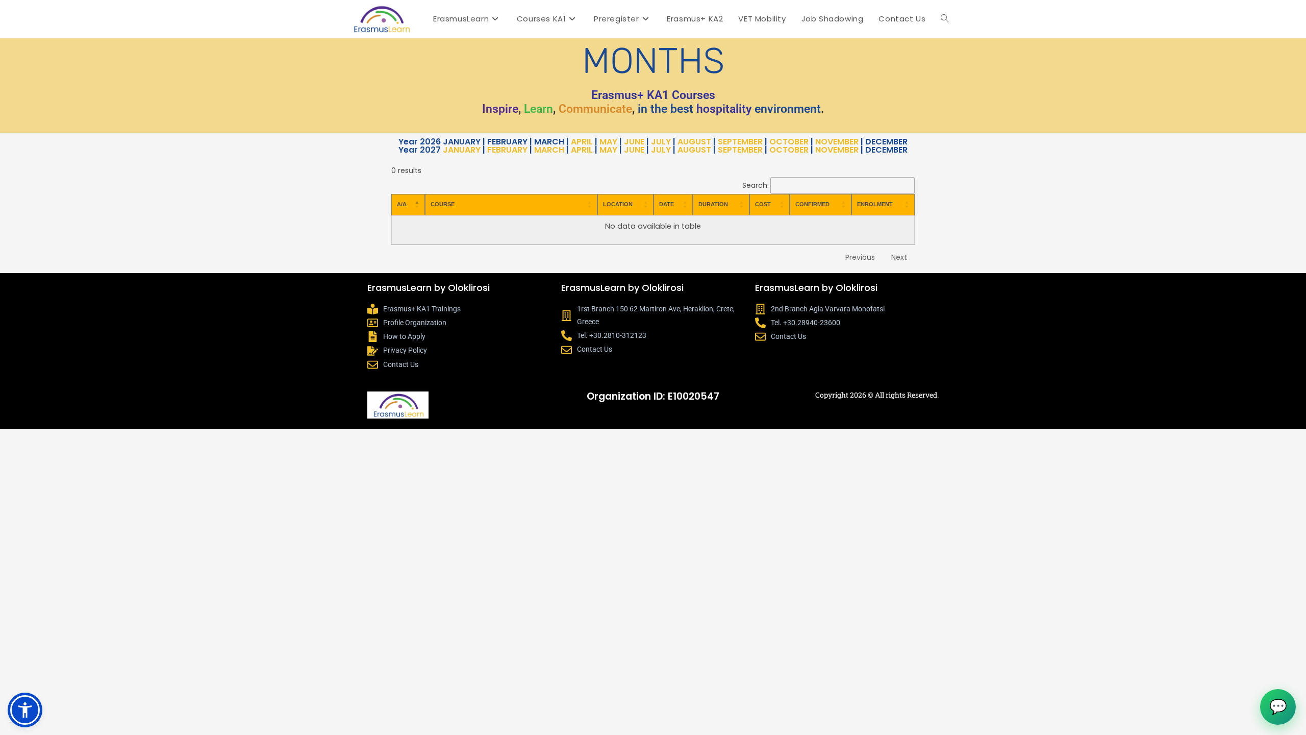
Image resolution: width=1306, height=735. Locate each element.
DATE (666, 204)
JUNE (634, 142)
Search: (755, 185)
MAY (608, 142)
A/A (402, 204)
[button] (25, 710)
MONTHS (653, 61)
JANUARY (462, 150)
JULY (661, 142)
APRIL (582, 142)
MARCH (549, 150)
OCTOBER (789, 142)
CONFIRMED (812, 204)
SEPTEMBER (740, 142)
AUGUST (694, 142)
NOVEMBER (837, 142)
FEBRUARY (507, 150)
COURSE (443, 204)
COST (763, 204)
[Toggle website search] (944, 19)
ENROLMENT (875, 204)
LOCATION (618, 204)
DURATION (713, 204)
